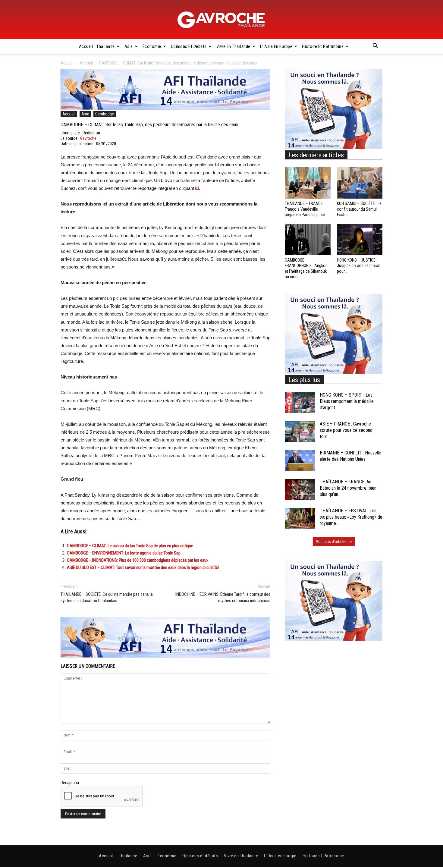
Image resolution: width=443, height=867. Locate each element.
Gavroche (88, 138)
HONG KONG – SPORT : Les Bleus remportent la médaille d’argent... (347, 401)
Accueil (86, 46)
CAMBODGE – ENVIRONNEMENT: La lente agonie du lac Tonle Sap (124, 553)
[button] (375, 46)
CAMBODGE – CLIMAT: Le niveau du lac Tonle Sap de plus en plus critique (130, 545)
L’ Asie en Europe (276, 46)
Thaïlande (105, 46)
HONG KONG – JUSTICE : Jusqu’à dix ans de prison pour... (358, 265)
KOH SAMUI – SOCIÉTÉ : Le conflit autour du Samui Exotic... (359, 209)
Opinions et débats (189, 46)
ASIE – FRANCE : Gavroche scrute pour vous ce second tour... (346, 430)
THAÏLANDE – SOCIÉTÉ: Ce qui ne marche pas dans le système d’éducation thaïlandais (107, 597)
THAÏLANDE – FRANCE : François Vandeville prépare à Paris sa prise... (306, 209)
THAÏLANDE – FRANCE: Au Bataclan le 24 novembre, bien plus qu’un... (348, 488)
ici (196, 188)
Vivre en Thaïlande (233, 46)
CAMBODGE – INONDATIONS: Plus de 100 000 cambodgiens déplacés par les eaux (138, 560)
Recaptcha (70, 782)
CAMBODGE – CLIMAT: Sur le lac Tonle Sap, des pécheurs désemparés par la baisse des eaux (149, 124)
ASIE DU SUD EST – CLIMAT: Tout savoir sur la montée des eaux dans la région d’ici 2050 (143, 567)
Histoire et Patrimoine (323, 46)
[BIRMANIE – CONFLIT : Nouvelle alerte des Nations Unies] (300, 460)
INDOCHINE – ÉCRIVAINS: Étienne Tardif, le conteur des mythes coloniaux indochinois (222, 597)
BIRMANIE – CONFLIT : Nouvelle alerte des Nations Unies (350, 456)
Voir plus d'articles (331, 541)
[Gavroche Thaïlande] (221, 20)
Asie (128, 46)
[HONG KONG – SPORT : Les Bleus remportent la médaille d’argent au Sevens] (300, 402)
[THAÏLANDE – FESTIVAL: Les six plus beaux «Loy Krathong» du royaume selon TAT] (300, 518)
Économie (152, 46)
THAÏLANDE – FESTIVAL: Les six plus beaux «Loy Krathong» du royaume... (351, 517)
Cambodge (104, 114)
